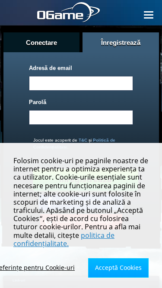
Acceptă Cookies (118, 267)
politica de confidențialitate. (63, 239)
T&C (83, 140)
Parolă (37, 102)
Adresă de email (50, 68)
